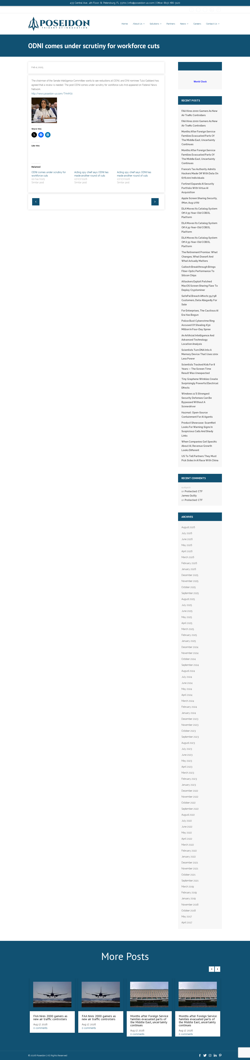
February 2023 (189, 778)
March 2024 (187, 701)
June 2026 (187, 539)
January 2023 (188, 784)
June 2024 (187, 683)
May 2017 (186, 916)
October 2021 (188, 874)
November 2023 (189, 725)
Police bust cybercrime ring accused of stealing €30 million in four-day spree (198, 325)
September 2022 (190, 808)
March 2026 (187, 557)
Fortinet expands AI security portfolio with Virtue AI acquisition (197, 188)
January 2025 (188, 641)
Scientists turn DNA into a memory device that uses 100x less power (199, 354)
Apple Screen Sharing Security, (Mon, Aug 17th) (199, 200)
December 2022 (189, 790)
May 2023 (186, 760)
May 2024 (186, 689)
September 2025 (190, 593)
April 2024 (186, 695)
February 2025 (189, 635)
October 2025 (188, 587)
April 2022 (186, 838)
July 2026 (186, 533)
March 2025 (187, 629)
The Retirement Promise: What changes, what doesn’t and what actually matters (199, 256)
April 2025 (186, 623)
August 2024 (188, 671)
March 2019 (187, 886)
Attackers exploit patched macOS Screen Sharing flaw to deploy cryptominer (199, 285)
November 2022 (189, 796)
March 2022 (187, 844)
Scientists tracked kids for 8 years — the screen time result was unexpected (198, 368)
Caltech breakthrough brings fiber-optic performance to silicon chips (198, 271)
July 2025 (186, 605)
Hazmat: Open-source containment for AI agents (197, 414)
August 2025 (188, 599)
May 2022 (186, 832)
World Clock (199, 81)
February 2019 (189, 892)
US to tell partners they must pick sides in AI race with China (199, 458)
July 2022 (186, 820)
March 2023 (187, 772)
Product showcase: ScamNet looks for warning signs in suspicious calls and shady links (198, 429)
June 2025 (186, 611)
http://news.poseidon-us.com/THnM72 (52, 93)
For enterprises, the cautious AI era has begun (199, 312)
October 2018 (188, 910)
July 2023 (186, 749)
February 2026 (189, 563)
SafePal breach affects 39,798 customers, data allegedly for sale (199, 300)
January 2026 (188, 569)
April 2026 (187, 551)
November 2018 (189, 904)
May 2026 (186, 545)
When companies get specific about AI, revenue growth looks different (199, 446)
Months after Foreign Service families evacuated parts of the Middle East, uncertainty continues (198, 138)
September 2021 (189, 880)
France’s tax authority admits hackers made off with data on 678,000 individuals (199, 173)
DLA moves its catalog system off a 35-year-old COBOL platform (199, 213)
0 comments (40, 1028)
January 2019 (188, 898)
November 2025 (189, 581)
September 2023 (190, 736)
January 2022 (188, 856)
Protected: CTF (194, 491)
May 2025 (186, 617)
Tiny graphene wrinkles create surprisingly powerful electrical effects (199, 383)
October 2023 (188, 730)
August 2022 (188, 814)
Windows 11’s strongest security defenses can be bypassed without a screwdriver (196, 400)
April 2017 (186, 922)
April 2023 (186, 766)
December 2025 (189, 575)
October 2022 (188, 802)
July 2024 (186, 677)
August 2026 (188, 527)
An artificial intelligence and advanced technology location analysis (197, 339)
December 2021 (189, 862)
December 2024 (189, 647)
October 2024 (188, 659)
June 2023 (187, 754)
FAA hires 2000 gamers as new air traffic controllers (199, 113)
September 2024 (190, 665)
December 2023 (189, 719)
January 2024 (188, 713)
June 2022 (186, 826)
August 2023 (188, 743)
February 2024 (189, 706)
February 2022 (189, 850)
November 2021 (189, 868)
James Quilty (189, 495)
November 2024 (189, 653)
